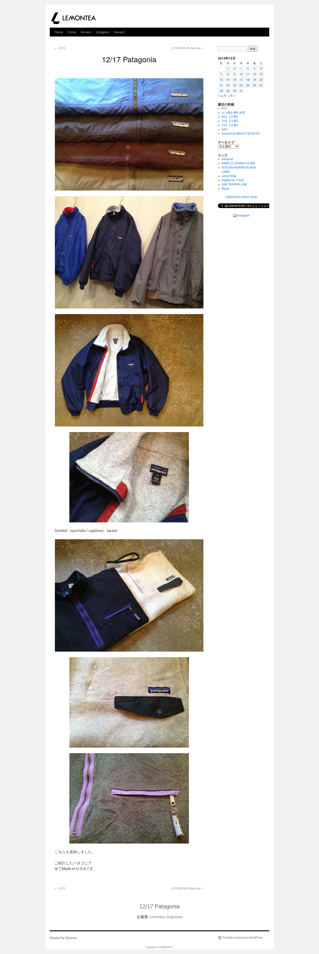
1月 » (231, 95)
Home (59, 32)
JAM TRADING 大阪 (234, 184)
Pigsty (225, 188)
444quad (227, 159)
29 (228, 91)
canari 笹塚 (229, 176)
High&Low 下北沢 (234, 180)
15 (228, 79)
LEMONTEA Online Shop (241, 197)
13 (261, 74)
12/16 (59, 48)
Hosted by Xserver (63, 937)
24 (241, 85)
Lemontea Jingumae (160, 917)
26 (254, 85)
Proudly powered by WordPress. (243, 937)
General (119, 32)
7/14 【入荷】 (230, 125)
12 (254, 74)
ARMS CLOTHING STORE (238, 163)
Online (71, 32)
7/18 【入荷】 (230, 121)
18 (247, 79)
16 (234, 79)
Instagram (102, 32)
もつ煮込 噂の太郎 (233, 112)
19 (254, 79)
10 (241, 74)
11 (247, 74)
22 (228, 85)
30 (234, 91)
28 (221, 91)
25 (247, 85)
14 (221, 79)
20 (261, 79)
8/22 (224, 108)
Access (86, 32)
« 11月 (222, 95)
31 (241, 91)
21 (221, 85)
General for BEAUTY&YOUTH (240, 133)
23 (234, 85)
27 (261, 85)
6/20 (224, 129)
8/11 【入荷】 (230, 116)
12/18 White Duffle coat (187, 48)
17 (241, 79)
